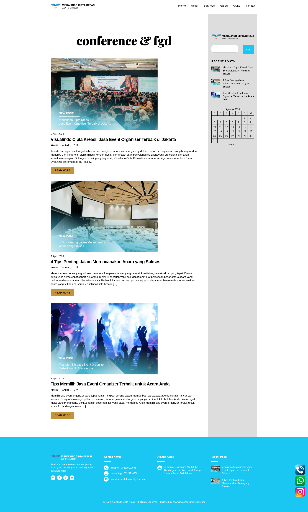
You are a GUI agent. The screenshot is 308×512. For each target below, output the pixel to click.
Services (209, 5)
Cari (248, 49)
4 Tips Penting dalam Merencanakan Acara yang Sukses (105, 261)
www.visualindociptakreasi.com (189, 502)
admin (54, 145)
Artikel (237, 5)
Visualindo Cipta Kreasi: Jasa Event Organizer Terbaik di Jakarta (113, 139)
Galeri (224, 5)
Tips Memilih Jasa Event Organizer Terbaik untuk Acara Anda (110, 383)
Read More (62, 170)
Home (182, 5)
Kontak (250, 5)
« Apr (231, 144)
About (194, 5)
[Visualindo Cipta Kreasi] (73, 7)
